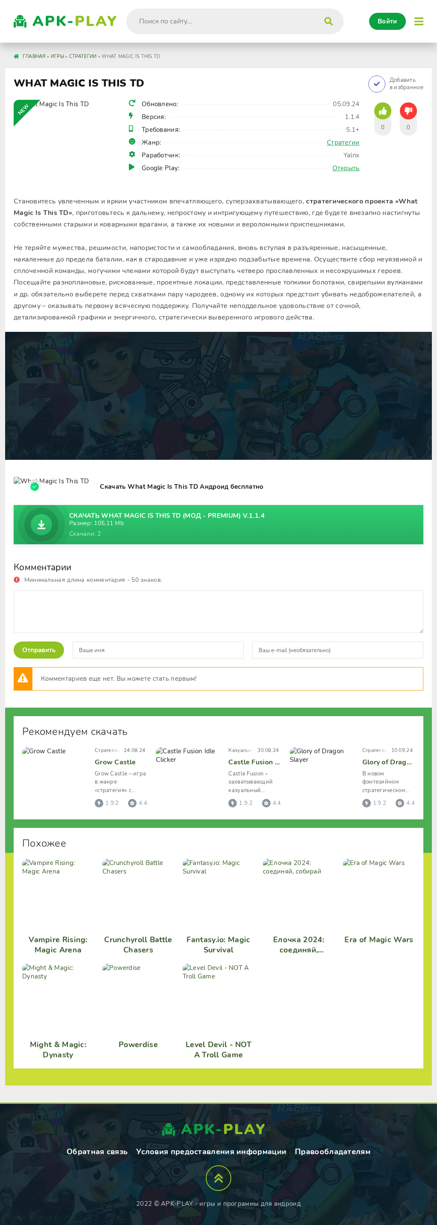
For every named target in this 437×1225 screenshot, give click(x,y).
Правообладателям (332, 1152)
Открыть (346, 168)
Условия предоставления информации (211, 1152)
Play (75, 21)
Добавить (406, 84)
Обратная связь (97, 1152)
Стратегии (343, 142)
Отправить (38, 650)
